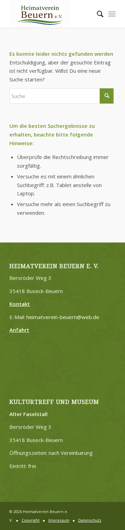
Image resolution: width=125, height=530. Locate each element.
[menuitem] (96, 14)
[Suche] (96, 14)
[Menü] (112, 14)
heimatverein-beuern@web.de (62, 316)
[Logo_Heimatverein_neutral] (51, 14)
